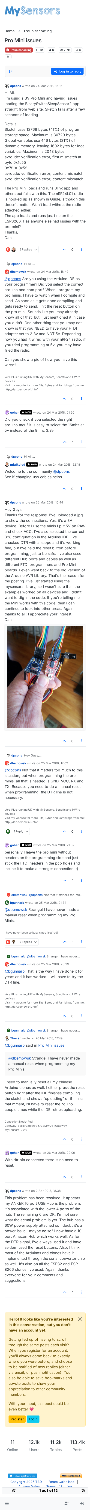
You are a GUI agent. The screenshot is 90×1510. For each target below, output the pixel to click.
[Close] (79, 1319)
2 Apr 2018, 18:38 (48, 1191)
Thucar (15, 1038)
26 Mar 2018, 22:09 (61, 1152)
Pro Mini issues (51, 1045)
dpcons (15, 86)
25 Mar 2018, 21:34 (52, 902)
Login (33, 1419)
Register (17, 1419)
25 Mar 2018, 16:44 (49, 502)
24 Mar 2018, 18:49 (54, 271)
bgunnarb (17, 902)
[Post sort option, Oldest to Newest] (11, 71)
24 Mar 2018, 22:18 (66, 464)
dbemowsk (18, 271)
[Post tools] (81, 249)
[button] (6, 1503)
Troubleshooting (20, 50)
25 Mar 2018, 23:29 (55, 964)
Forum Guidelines (61, 1482)
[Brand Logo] (32, 11)
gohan (14, 412)
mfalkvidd (17, 464)
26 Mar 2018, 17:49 (49, 1038)
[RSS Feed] (8, 56)
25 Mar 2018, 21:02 (60, 845)
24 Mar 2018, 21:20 (60, 412)
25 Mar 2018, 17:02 (54, 763)
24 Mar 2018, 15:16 (49, 86)
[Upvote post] (64, 249)
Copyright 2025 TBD (26, 1482)
